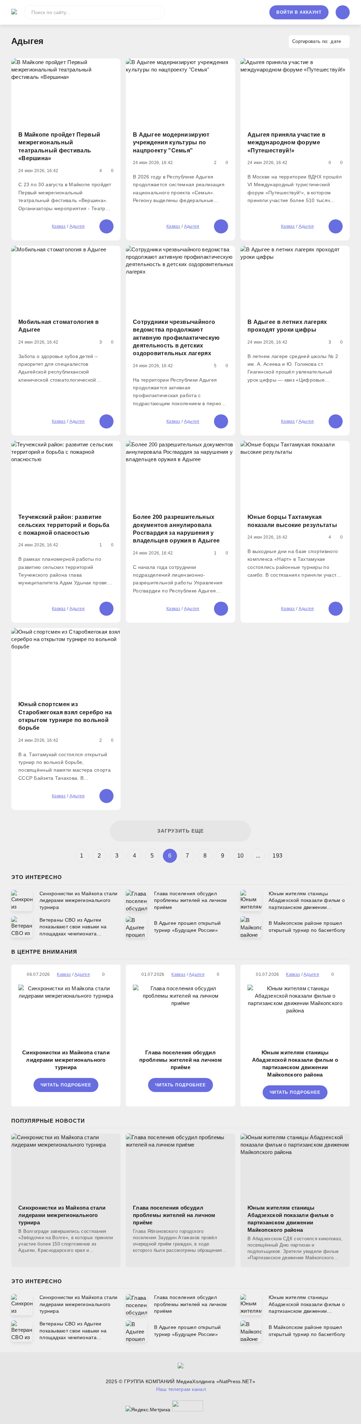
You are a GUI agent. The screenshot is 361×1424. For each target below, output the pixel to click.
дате (336, 41)
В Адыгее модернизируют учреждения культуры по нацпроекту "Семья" (171, 142)
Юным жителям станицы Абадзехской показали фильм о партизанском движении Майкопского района (295, 1063)
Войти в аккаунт (299, 12)
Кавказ (59, 226)
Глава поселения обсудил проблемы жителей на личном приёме (180, 1059)
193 (277, 856)
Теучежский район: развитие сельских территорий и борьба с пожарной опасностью (63, 525)
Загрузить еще (180, 831)
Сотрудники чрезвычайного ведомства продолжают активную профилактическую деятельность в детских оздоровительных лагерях (176, 338)
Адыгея (77, 226)
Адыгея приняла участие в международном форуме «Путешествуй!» (286, 142)
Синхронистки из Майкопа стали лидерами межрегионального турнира (66, 1059)
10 (240, 856)
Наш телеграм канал (181, 1389)
